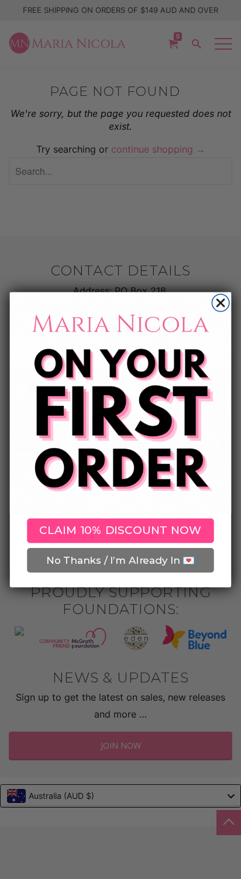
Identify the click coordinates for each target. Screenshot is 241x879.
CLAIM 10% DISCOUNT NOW (120, 530)
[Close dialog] (220, 302)
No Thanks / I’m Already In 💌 (120, 560)
